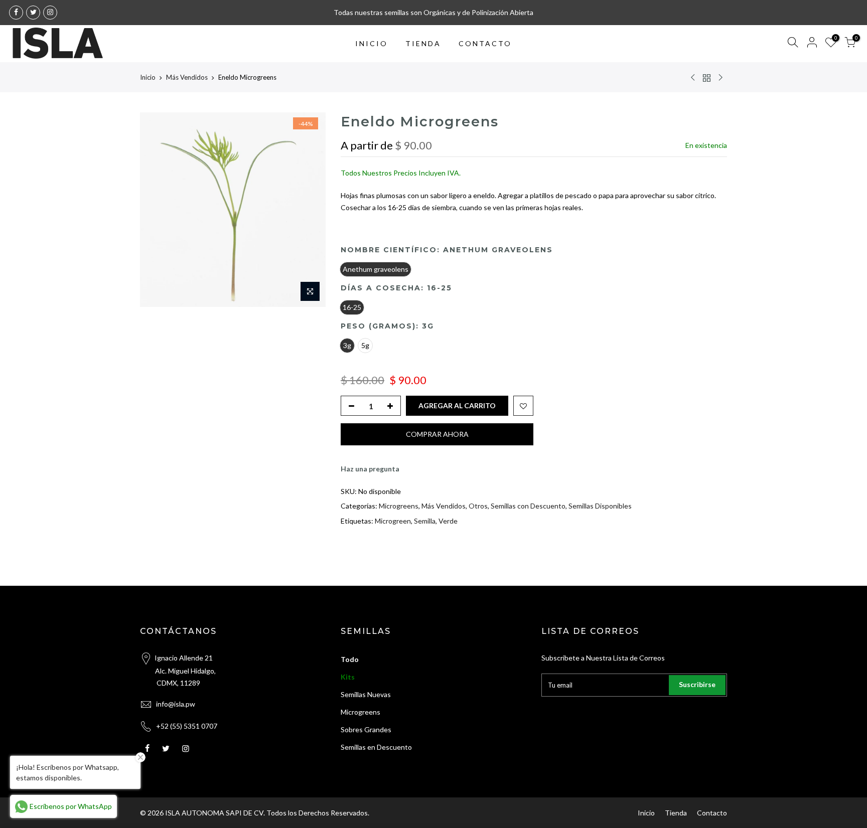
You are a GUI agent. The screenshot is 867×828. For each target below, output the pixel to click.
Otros (478, 506)
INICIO (371, 43)
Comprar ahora (437, 434)
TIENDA (423, 43)
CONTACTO (485, 43)
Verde (448, 521)
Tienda (676, 812)
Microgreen (393, 521)
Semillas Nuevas (366, 694)
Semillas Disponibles (600, 506)
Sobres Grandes (366, 729)
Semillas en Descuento (376, 747)
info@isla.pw (175, 704)
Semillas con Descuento (528, 506)
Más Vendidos (187, 77)
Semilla (425, 521)
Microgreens (398, 506)
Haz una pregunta (370, 469)
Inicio (148, 77)
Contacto (712, 812)
